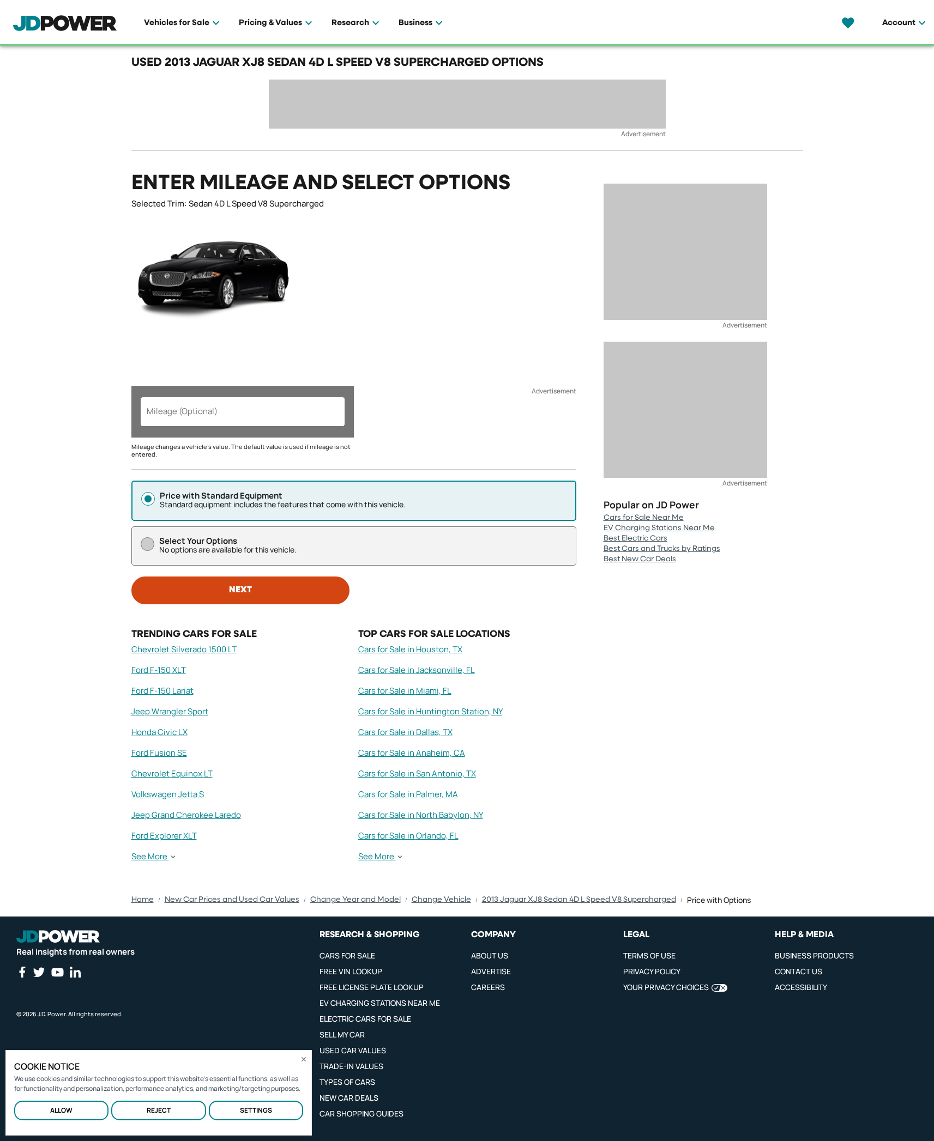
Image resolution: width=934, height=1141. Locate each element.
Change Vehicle (441, 899)
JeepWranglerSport (169, 711)
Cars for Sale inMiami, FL (404, 690)
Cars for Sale (347, 955)
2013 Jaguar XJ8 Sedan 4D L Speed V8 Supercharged (579, 899)
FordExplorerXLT (164, 835)
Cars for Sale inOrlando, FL (408, 835)
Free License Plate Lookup (372, 987)
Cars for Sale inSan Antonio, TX (417, 773)
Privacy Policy (651, 971)
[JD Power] (58, 936)
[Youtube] (57, 972)
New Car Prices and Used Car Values (232, 899)
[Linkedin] (75, 972)
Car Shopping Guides (361, 1113)
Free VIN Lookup (351, 971)
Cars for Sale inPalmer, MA (408, 794)
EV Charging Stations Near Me (659, 528)
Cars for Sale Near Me (644, 517)
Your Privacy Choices (666, 987)
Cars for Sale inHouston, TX (410, 649)
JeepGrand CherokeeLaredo (186, 815)
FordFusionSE (159, 752)
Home (142, 899)
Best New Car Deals (640, 559)
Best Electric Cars (635, 538)
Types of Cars (347, 1082)
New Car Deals (349, 1098)
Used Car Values (353, 1050)
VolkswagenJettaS (167, 794)
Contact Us (798, 971)
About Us (489, 955)
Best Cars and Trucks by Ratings (662, 549)
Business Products (814, 955)
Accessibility (801, 987)
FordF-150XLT (158, 670)
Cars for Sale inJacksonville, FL (416, 670)
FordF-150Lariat (162, 690)
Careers (488, 987)
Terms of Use (649, 955)
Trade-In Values (351, 1066)
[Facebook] (21, 972)
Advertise (491, 971)
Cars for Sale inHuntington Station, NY (430, 711)
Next (240, 590)
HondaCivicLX (159, 732)
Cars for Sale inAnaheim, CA (411, 752)
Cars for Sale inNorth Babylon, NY (420, 815)
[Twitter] (39, 972)
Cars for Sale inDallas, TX (405, 732)
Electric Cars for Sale (365, 1018)
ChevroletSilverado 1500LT (184, 649)
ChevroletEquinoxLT (172, 773)
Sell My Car (342, 1034)
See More (149, 856)
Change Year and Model (355, 899)
